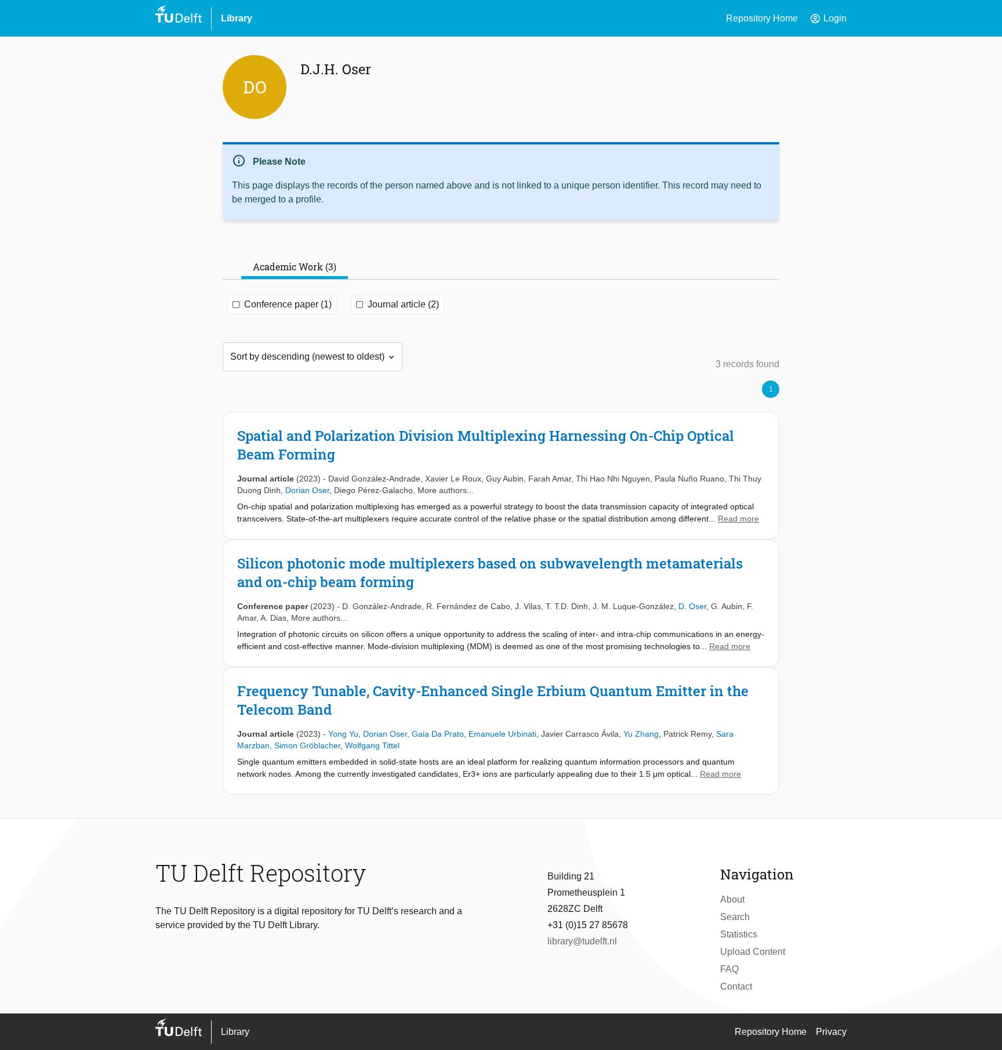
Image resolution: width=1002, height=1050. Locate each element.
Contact (736, 986)
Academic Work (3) (294, 266)
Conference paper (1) (288, 304)
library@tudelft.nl (582, 941)
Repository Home (762, 18)
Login (828, 19)
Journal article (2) (403, 304)
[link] (501, 476)
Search (735, 917)
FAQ (729, 969)
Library (236, 18)
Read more (738, 518)
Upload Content (752, 952)
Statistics (738, 934)
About (732, 899)
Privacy (831, 1032)
